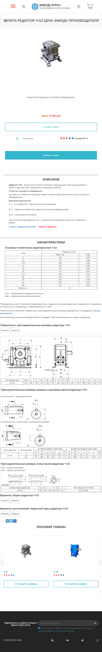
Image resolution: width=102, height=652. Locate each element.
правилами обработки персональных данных (56, 631)
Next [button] (100, 562)
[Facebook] (14, 521)
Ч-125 (56, 572)
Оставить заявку (26, 584)
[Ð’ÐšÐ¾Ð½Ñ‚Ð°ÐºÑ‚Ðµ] (7, 521)
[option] (51, 54)
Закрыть (15, 330)
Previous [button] (2, 562)
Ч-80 (5, 572)
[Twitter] (11, 521)
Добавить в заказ (51, 155)
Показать (5, 330)
